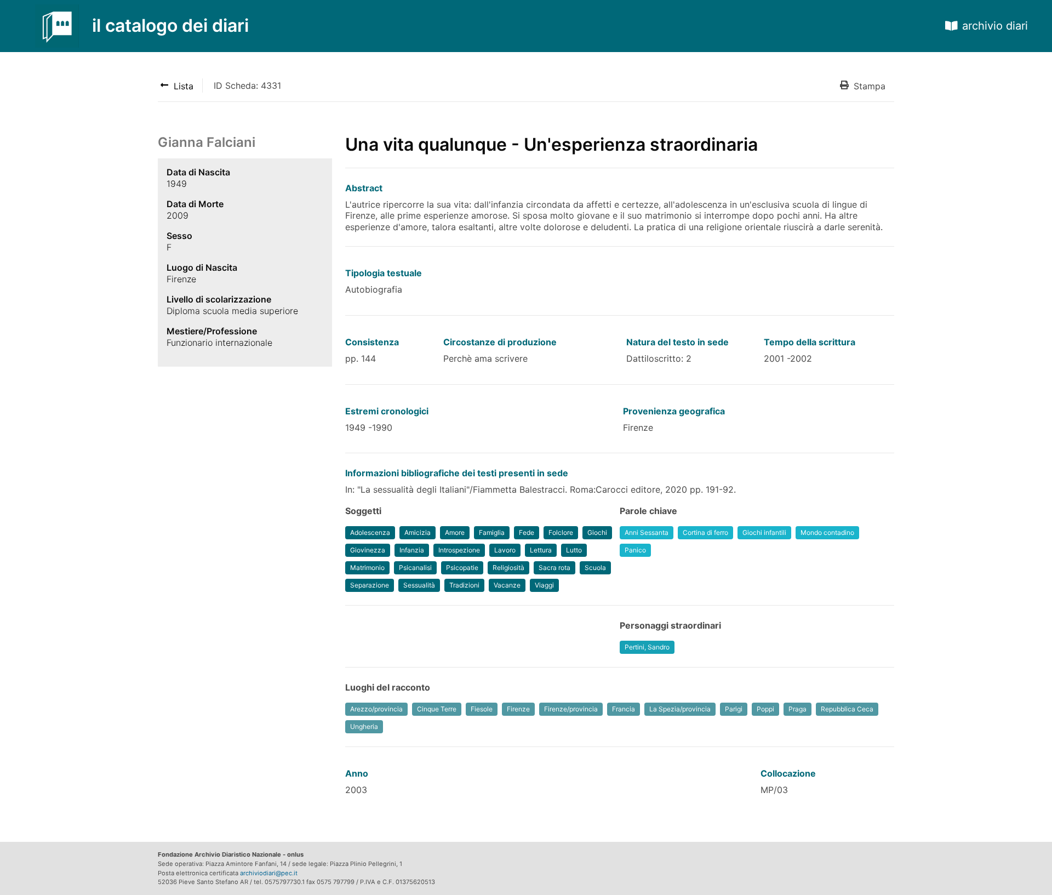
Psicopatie (462, 567)
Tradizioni (464, 585)
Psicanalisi (415, 567)
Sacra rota (554, 567)
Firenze (518, 709)
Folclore (560, 532)
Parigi (733, 709)
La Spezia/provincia (680, 709)
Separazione (369, 585)
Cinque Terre (436, 709)
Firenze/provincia (571, 709)
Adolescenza (370, 532)
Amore (455, 532)
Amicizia (417, 532)
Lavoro (505, 550)
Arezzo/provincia (376, 709)
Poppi (765, 709)
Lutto (574, 550)
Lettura (541, 550)
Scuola (595, 567)
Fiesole (482, 709)
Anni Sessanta (646, 532)
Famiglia (492, 532)
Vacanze (507, 585)
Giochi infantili (764, 532)
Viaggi (544, 585)
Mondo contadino (827, 532)
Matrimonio (367, 567)
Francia (623, 709)
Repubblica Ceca (847, 709)
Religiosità (508, 567)
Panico (635, 550)
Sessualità (419, 585)
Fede (526, 532)
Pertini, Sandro (647, 647)
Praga (797, 709)
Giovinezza (367, 550)
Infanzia (411, 550)
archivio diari (995, 25)
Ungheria (364, 726)
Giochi (597, 532)
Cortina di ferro (705, 532)
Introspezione (459, 550)
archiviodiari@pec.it (269, 873)
